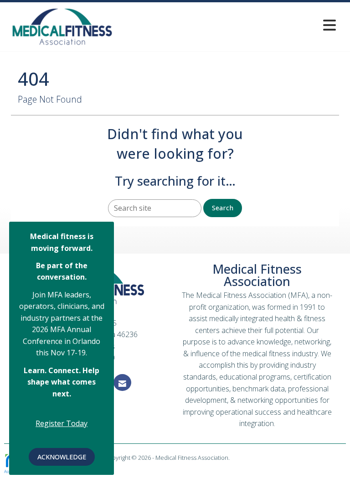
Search (222, 207)
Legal (238, 457)
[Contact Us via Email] (122, 382)
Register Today (62, 423)
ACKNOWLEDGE (61, 457)
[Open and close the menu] (229, 25)
